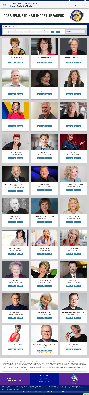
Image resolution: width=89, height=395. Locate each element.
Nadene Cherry (44, 248)
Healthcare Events (64, 5)
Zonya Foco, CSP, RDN (16, 344)
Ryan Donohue (73, 280)
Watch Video (12, 62)
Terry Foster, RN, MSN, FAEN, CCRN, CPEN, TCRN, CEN (44, 344)
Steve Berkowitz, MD (44, 121)
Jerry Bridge (44, 152)
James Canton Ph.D (15, 216)
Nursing (42, 379)
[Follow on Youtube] (75, 383)
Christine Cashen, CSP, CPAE (15, 248)
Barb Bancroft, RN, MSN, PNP (73, 57)
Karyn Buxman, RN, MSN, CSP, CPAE (73, 184)
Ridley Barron (16, 89)
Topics (58, 5)
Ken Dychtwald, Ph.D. (15, 312)
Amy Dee (15, 280)
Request (53, 391)
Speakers (53, 5)
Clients (71, 5)
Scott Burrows (44, 184)
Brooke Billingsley (73, 121)
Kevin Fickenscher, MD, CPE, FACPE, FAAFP (73, 312)
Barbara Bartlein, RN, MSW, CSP (73, 89)
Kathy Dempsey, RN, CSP (44, 280)
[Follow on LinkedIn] (73, 383)
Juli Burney (73, 152)
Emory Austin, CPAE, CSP (15, 57)
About (82, 5)
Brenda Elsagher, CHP (44, 312)
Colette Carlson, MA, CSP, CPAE (73, 216)
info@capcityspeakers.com (75, 0)
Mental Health (43, 378)
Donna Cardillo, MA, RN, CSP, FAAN (44, 216)
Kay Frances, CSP (73, 344)
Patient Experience (44, 381)
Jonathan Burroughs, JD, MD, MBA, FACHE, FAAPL (15, 185)
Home (49, 5)
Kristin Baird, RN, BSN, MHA (44, 57)
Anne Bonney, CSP (16, 152)
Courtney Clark (73, 248)
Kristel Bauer (16, 121)
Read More (20, 62)
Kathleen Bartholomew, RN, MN (44, 89)
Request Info (76, 5)
